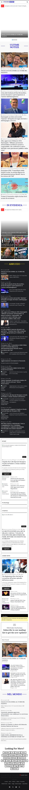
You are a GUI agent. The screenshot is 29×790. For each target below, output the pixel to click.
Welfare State (14, 768)
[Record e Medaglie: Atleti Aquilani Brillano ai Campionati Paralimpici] (21, 241)
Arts (12, 752)
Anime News (6, 752)
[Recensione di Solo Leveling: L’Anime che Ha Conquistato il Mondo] (6, 593)
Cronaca (17, 752)
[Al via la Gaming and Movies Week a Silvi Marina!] (21, 253)
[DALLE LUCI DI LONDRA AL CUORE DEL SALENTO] (14, 31)
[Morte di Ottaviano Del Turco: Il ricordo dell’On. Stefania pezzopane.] (7, 253)
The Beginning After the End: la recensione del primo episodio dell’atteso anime (12, 578)
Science (7, 763)
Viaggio (21, 766)
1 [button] (12, 39)
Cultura (23, 752)
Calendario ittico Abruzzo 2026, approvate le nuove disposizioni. (18, 487)
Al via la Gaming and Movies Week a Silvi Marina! (20, 257)
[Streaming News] (8, 2)
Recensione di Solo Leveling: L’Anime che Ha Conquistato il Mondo (19, 594)
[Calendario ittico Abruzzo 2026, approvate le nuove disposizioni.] (14, 223)
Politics (20, 760)
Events (19, 755)
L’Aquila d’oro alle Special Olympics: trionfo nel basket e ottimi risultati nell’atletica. (14, 463)
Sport (12, 763)
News (3, 760)
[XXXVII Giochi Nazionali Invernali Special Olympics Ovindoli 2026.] (6, 478)
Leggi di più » (7, 473)
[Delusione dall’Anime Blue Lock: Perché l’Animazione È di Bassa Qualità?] (6, 607)
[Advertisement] (14, 15)
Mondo (14, 758)
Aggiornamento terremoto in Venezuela (13, 361)
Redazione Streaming (7, 459)
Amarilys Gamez (24, 775)
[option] (14, 31)
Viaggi (16, 766)
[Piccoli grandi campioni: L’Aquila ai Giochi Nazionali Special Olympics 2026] (4, 415)
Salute (25, 760)
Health (24, 755)
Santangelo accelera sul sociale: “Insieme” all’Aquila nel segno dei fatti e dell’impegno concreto (14, 118)
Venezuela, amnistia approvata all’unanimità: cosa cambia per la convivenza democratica (14, 714)
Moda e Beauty (7, 758)
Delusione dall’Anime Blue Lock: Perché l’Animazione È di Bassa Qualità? (18, 608)
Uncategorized (9, 766)
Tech (22, 763)
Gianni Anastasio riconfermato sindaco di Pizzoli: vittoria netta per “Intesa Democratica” (13, 382)
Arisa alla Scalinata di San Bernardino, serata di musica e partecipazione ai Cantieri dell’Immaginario (13, 94)
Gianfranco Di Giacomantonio (8, 68)
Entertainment (12, 755)
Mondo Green (22, 758)
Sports (17, 763)
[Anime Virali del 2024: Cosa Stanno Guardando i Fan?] (6, 601)
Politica (14, 760)
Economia (5, 755)
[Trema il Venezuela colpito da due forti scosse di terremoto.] (4, 373)
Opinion (8, 760)
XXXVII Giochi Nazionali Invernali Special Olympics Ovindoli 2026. (18, 480)
